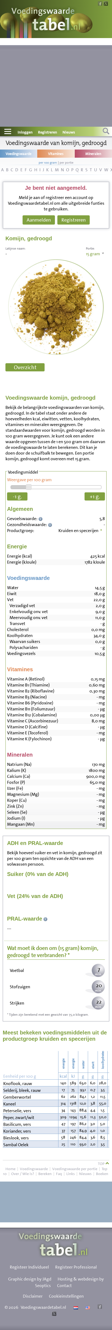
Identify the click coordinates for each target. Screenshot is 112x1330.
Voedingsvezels (21, 653)
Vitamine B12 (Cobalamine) (32, 715)
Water (12, 588)
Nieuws (69, 132)
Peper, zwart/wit (18, 1117)
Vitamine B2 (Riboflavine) (30, 691)
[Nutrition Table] (87, 1307)
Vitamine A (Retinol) (26, 679)
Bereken (45, 1173)
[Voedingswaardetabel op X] (53, 1314)
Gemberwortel (17, 1097)
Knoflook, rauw (17, 1083)
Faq (59, 1173)
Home (10, 1168)
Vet (10, 599)
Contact (64, 1285)
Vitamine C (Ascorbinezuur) (32, 721)
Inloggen (25, 132)
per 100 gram (48, 162)
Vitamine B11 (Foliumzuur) (31, 709)
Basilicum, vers (17, 1124)
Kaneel (9, 1104)
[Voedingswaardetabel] (46, 19)
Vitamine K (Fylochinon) (29, 739)
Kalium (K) (16, 770)
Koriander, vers (17, 1131)
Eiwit (12, 593)
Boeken (102, 1173)
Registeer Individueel (29, 1267)
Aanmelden (39, 220)
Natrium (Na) (19, 764)
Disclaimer (33, 1296)
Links (70, 1173)
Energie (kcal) (19, 556)
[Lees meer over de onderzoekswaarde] (41, 518)
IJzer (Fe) (15, 788)
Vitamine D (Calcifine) (27, 727)
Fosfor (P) (16, 782)
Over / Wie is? (22, 1173)
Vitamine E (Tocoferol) (27, 733)
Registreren (47, 132)
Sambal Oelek (16, 1145)
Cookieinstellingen (66, 1296)
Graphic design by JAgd (29, 1279)
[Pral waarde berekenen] (45, 918)
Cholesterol (18, 629)
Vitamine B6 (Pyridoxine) (30, 703)
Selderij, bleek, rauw (22, 1090)
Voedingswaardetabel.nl (43, 1307)
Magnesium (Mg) (23, 794)
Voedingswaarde (34, 1168)
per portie (66, 162)
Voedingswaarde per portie (74, 1168)
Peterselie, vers (17, 1111)
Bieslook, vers (16, 1138)
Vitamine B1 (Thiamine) (28, 685)
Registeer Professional (76, 1267)
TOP (101, 1163)
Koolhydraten (20, 635)
